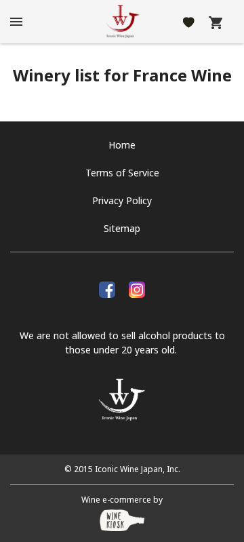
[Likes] (189, 21)
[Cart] (215, 21)
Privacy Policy (122, 200)
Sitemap (122, 228)
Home (122, 144)
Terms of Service (122, 172)
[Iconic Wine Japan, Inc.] (122, 21)
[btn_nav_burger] (16, 22)
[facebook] (107, 287)
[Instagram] (137, 287)
